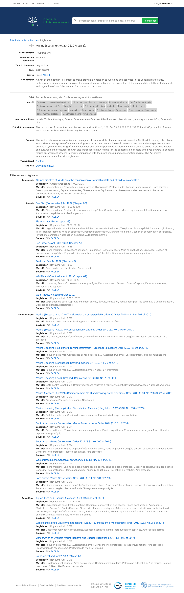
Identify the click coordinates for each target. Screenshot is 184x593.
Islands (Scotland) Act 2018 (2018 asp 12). (59, 556)
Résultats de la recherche (24, 40)
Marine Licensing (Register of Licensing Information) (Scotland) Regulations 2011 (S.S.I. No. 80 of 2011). (92, 347)
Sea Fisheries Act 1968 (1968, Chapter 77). (59, 243)
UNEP (100, 587)
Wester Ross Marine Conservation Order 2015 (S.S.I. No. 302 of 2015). (74, 459)
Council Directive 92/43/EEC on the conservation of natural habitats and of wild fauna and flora (87, 180)
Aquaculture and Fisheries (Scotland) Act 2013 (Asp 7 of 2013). (70, 498)
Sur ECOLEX (28, 3)
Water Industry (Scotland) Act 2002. (55, 294)
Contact (55, 3)
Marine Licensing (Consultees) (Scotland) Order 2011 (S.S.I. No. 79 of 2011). (77, 362)
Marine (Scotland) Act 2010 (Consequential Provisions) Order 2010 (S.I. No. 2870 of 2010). (85, 329)
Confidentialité (46, 585)
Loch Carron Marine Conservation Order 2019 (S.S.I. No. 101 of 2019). (73, 478)
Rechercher (150, 20)
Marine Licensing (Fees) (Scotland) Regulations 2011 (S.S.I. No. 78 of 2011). (76, 378)
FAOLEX (45, 75)
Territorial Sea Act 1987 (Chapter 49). (56, 261)
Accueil (16, 3)
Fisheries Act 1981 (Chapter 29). (53, 221)
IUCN (93, 587)
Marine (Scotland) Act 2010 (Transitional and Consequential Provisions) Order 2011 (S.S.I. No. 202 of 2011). (94, 314)
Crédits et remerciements (69, 585)
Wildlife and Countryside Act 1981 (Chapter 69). (62, 276)
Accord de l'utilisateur (26, 585)
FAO (106, 587)
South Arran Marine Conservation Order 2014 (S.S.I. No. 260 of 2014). (74, 441)
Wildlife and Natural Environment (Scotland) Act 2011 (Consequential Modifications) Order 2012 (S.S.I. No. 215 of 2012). (100, 522)
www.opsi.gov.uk (45, 165)
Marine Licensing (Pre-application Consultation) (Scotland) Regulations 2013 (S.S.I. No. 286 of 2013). (90, 408)
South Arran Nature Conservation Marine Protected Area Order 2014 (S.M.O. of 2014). (82, 423)
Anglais (40, 161)
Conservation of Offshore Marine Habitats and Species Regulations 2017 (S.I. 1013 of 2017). (85, 537)
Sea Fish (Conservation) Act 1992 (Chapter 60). (62, 203)
